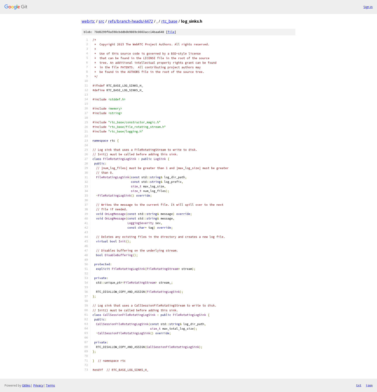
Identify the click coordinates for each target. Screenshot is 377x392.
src (101, 21)
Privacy (38, 385)
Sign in (368, 7)
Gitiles (26, 385)
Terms (50, 385)
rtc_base (169, 21)
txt (358, 385)
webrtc (88, 21)
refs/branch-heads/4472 (130, 21)
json (369, 385)
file (171, 32)
